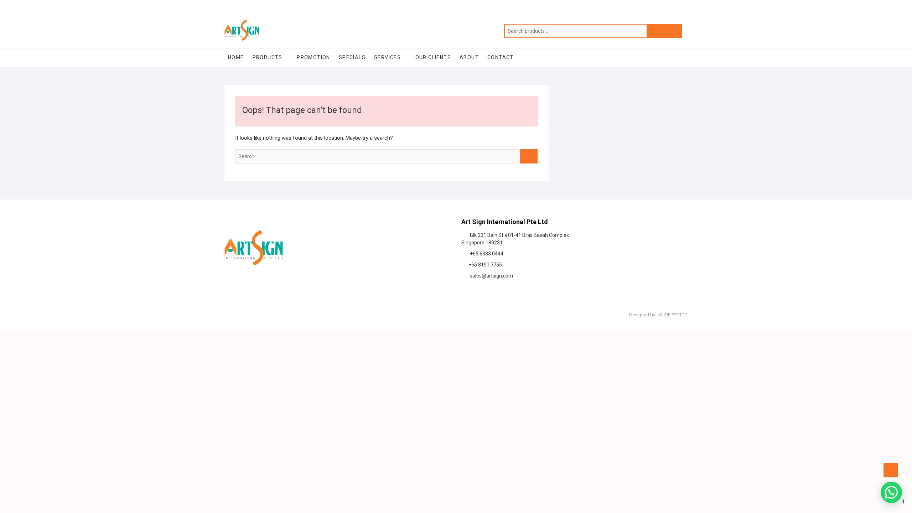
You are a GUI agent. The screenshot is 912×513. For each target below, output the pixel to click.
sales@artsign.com (490, 276)
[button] (891, 492)
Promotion (313, 57)
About (469, 57)
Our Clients (433, 57)
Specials (352, 57)
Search (664, 31)
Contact (500, 57)
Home (236, 57)
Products (268, 57)
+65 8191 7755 (484, 265)
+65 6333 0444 (485, 253)
